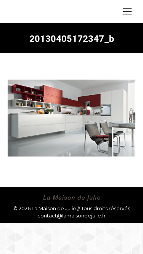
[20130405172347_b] (71, 118)
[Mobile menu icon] (127, 11)
